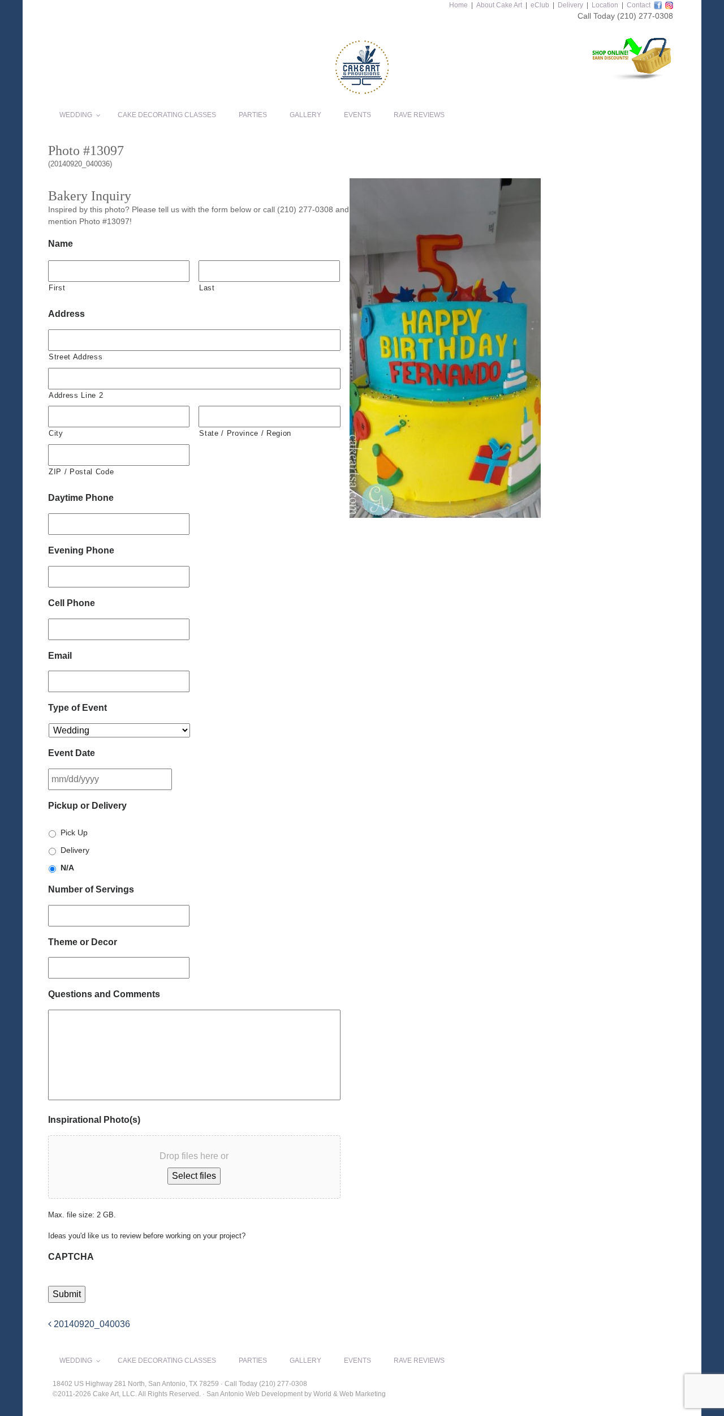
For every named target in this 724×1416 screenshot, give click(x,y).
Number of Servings (91, 889)
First (57, 288)
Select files (194, 1176)
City (56, 433)
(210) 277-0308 (645, 15)
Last (207, 288)
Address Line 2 (76, 395)
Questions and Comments (104, 994)
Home (458, 5)
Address (66, 314)
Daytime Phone (81, 498)
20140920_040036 (90, 1324)
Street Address (75, 357)
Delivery (570, 5)
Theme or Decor (82, 942)
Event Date (71, 753)
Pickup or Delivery (87, 805)
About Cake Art (499, 5)
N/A (67, 867)
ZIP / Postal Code (81, 471)
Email (60, 655)
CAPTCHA (71, 1256)
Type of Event (77, 708)
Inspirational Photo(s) (94, 1120)
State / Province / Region (245, 433)
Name (60, 243)
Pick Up (74, 832)
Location (605, 5)
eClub (540, 5)
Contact (638, 5)
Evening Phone (81, 550)
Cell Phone (71, 603)
